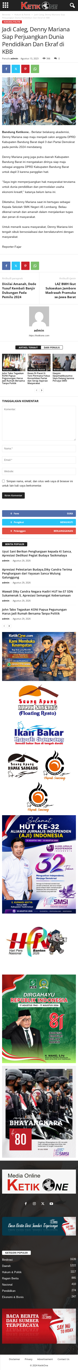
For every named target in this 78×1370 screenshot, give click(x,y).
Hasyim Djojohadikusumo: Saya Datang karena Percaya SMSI (63, 377)
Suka (70, 513)
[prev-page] (37, 390)
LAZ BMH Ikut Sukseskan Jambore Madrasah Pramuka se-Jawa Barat (60, 290)
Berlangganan (63, 530)
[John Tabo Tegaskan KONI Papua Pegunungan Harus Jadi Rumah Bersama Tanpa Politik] (13, 362)
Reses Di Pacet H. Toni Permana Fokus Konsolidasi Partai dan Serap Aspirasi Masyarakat (38, 378)
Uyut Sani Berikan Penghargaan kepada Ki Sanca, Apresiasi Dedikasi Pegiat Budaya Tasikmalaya (37, 553)
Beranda (6, 14)
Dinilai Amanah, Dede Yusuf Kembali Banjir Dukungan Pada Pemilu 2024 (19, 290)
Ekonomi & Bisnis (13, 1297)
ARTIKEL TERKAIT (28, 347)
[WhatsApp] (35, 69)
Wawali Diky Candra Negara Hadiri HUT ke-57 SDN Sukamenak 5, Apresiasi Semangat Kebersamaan (37, 593)
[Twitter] (16, 69)
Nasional (7, 1284)
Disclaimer (14, 1359)
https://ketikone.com (39, 335)
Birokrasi (7, 369)
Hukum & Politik (22, 14)
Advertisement (45, 1359)
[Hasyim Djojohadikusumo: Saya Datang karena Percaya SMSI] (64, 362)
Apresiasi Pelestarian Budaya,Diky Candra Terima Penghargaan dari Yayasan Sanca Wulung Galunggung (37, 573)
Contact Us (63, 1359)
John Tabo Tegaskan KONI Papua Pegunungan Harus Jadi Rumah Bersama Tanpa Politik (13, 378)
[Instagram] (35, 1204)
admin (14, 58)
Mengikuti (66, 522)
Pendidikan (8, 1290)
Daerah (6, 1266)
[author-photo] (39, 316)
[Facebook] (6, 69)
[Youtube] (52, 1204)
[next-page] (42, 390)
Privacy (28, 1359)
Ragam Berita (10, 1278)
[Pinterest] (25, 69)
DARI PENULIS (52, 347)
